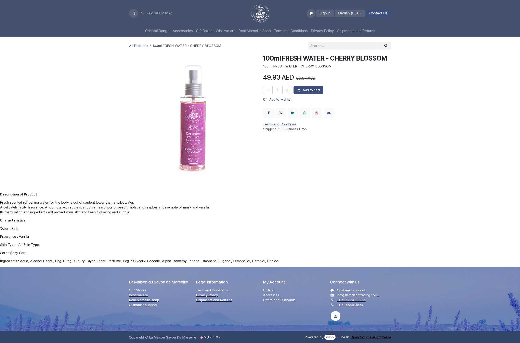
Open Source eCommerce (371, 337)
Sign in (325, 13)
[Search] (386, 46)
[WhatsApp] (305, 113)
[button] (133, 13)
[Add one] (287, 90)
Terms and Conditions (280, 124)
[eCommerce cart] (311, 13)
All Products (138, 46)
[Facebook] (268, 113)
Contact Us (378, 13)
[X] (281, 113)
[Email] (329, 113)
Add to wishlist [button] (279, 99)
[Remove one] (268, 90)
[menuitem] (157, 31)
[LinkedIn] (293, 113)
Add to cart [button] (311, 90)
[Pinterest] (317, 113)
